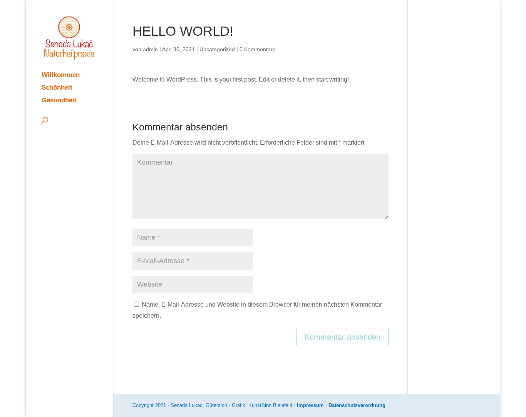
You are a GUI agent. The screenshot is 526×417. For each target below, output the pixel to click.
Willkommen (61, 75)
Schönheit (57, 88)
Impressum (310, 405)
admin (150, 49)
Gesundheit (59, 101)
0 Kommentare (258, 49)
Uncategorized (217, 49)
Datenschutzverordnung (356, 405)
